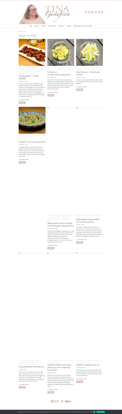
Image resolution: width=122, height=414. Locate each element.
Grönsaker (50, 70)
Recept (43, 26)
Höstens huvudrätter (62, 217)
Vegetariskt (69, 70)
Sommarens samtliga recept (27, 73)
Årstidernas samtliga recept (60, 215)
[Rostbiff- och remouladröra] (32, 108)
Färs (71, 215)
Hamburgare (51, 217)
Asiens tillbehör (66, 68)
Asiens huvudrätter (24, 68)
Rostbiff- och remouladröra (32, 142)
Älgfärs (49, 215)
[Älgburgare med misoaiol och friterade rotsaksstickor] (60, 108)
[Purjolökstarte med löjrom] (32, 253)
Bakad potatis (80, 215)
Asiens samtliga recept (37, 68)
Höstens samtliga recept (54, 219)
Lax (85, 362)
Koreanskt (40, 70)
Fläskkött (21, 70)
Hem (30, 26)
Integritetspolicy (100, 411)
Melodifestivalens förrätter (27, 362)
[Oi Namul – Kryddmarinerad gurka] (60, 40)
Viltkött (49, 221)
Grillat (27, 70)
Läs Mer (22, 102)
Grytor (81, 362)
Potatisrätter (97, 215)
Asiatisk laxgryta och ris (87, 365)
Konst (69, 26)
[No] (120, 412)
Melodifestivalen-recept (32, 360)
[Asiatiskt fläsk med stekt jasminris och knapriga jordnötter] (60, 253)
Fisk (77, 362)
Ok (94, 411)
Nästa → (68, 401)
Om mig (60, 26)
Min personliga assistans (83, 26)
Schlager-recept (23, 364)
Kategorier (52, 26)
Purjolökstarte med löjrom (31, 367)
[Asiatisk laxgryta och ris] (89, 253)
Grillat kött (32, 70)
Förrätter (21, 360)
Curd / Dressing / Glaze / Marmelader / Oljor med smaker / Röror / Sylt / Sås (32, 136)
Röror (25, 139)
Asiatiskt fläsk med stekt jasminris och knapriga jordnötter (59, 367)
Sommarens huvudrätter (34, 72)
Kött (20, 72)
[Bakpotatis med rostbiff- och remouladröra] (89, 108)
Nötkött (90, 215)
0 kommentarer (24, 99)
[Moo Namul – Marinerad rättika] (89, 40)
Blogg (36, 26)
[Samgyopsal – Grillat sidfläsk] (32, 40)
